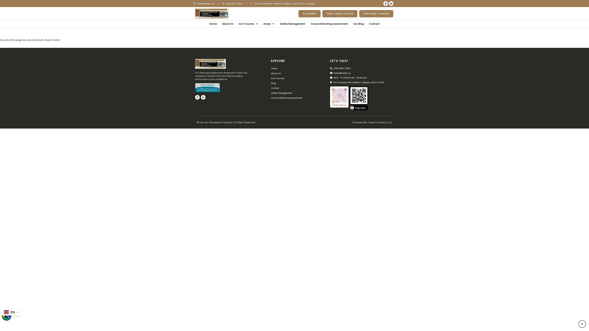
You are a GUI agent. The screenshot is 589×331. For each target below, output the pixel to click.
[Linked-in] (391, 3)
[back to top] (582, 324)
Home (213, 24)
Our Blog (358, 24)
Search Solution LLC (380, 122)
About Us (227, 24)
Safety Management (292, 24)
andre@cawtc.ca (205, 3)
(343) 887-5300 (234, 3)
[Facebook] (385, 3)
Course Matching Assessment (329, 24)
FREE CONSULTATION (339, 13)
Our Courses (277, 78)
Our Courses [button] (247, 24)
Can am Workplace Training (216, 122)
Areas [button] (267, 24)
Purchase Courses (376, 13)
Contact (374, 24)
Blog (273, 83)
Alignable (309, 13)
